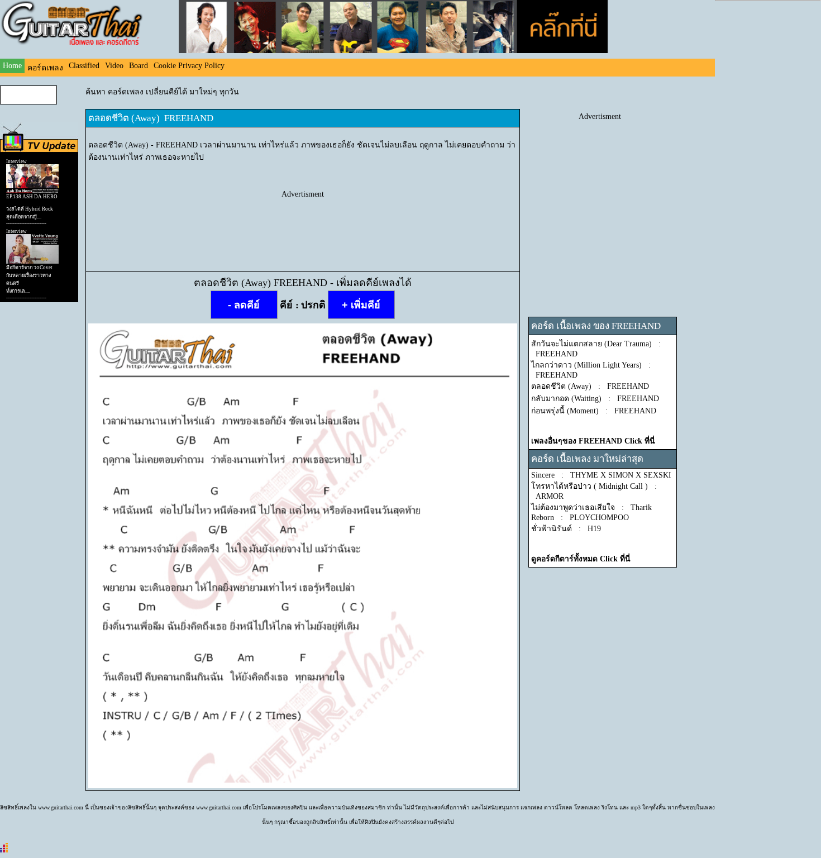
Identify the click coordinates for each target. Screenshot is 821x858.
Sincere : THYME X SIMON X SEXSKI (601, 475)
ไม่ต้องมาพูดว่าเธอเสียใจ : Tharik (591, 507)
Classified (84, 65)
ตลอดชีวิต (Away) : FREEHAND (590, 386)
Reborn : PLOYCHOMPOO (580, 517)
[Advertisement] (303, 224)
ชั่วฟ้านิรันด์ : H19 (566, 529)
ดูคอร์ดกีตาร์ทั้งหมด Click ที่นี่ (581, 559)
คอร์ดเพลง (45, 68)
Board (138, 65)
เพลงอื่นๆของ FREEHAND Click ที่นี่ (593, 441)
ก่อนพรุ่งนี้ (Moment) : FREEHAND (593, 411)
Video (114, 65)
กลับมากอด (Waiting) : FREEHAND (595, 398)
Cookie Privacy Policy (189, 65)
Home (12, 65)
